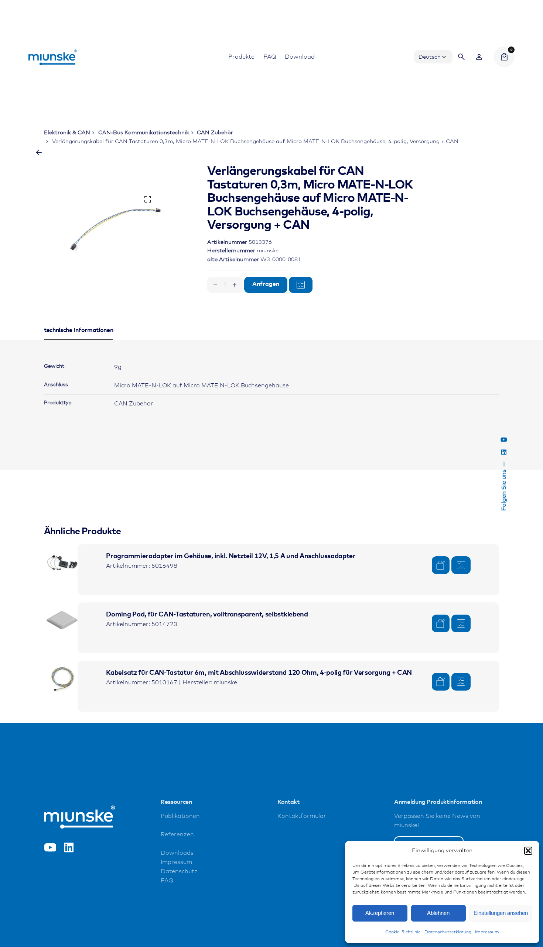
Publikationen (180, 816)
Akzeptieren (379, 913)
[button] (528, 850)
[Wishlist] (479, 57)
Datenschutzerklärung (447, 932)
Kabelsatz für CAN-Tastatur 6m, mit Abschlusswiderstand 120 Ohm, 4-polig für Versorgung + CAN (259, 673)
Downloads (177, 853)
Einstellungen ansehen (501, 913)
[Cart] (504, 56)
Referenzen (177, 834)
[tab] (78, 339)
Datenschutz (179, 871)
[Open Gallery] (147, 199)
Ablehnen (438, 913)
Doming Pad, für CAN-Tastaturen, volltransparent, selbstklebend (207, 614)
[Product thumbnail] (62, 562)
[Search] (461, 57)
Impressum (487, 932)
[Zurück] (38, 152)
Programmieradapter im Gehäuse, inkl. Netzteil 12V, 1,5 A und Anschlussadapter (230, 556)
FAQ (167, 881)
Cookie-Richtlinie (403, 932)
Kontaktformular (301, 816)
